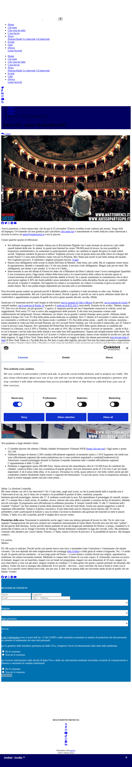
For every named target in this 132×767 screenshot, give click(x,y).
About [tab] (109, 357)
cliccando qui (67, 231)
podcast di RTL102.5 (67, 305)
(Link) (75, 259)
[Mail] (15, 223)
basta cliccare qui (95, 448)
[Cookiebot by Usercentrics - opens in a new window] (106, 348)
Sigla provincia (9, 618)
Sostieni (8, 757)
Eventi (11, 42)
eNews (11, 47)
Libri (10, 44)
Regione (5, 608)
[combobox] (35, 598)
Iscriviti (18, 50)
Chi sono (12, 27)
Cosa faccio (14, 33)
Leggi (11, 50)
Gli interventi (43, 39)
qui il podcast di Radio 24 (31, 305)
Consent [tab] (23, 357)
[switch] (49, 404)
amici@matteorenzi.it (33, 234)
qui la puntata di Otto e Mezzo (76, 302)
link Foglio (73, 551)
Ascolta (18, 757)
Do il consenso (12, 651)
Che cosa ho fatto (16, 30)
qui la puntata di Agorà (115, 302)
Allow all (108, 417)
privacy (72, 750)
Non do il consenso (15, 654)
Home (11, 24)
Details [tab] (66, 357)
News (11, 36)
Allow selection (66, 417)
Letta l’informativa (10, 637)
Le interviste (29, 39)
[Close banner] (127, 348)
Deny (24, 417)
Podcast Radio (15, 39)
